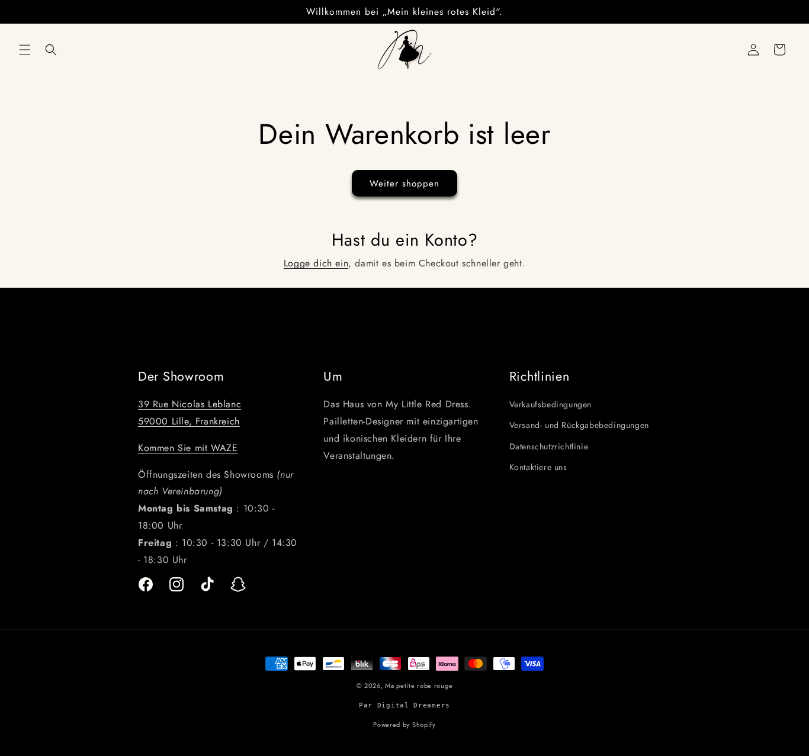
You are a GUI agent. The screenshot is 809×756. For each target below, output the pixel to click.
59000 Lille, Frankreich (189, 421)
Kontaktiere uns (538, 467)
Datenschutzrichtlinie (549, 446)
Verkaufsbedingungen (550, 404)
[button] (25, 50)
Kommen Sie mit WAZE (187, 448)
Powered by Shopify (404, 724)
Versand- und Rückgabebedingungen (579, 426)
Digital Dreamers (413, 705)
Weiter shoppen (404, 183)
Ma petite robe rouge (418, 685)
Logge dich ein (316, 263)
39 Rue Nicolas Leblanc (189, 404)
